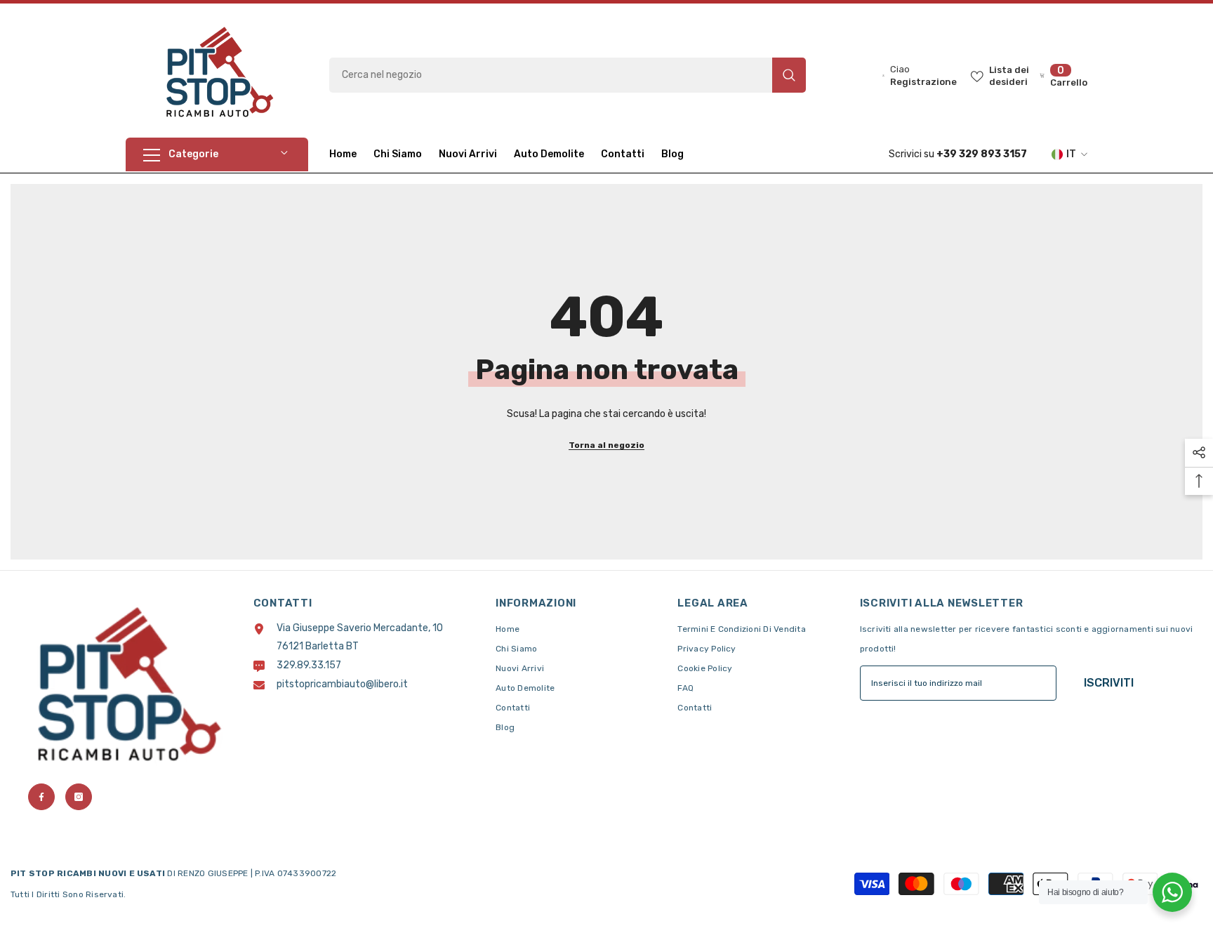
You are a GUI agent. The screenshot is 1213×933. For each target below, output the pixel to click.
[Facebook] (41, 796)
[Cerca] (567, 75)
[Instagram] (78, 796)
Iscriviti (1109, 682)
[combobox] (550, 75)
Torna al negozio (606, 445)
